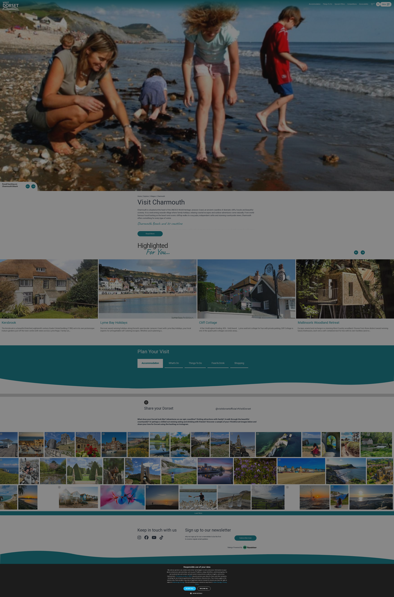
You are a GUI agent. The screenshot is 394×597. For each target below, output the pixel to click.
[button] (197, 593)
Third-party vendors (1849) (184, 576)
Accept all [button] (190, 588)
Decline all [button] (204, 588)
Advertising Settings (178, 582)
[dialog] (197, 580)
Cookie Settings (217, 582)
